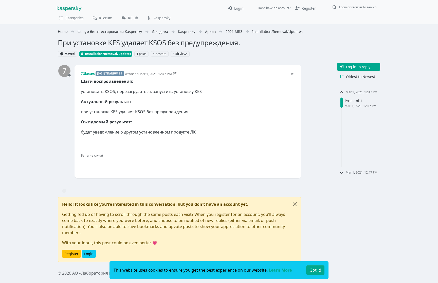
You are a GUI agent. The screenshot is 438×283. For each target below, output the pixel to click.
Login (89, 253)
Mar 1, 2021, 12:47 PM (155, 73)
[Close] (295, 204)
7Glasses (88, 73)
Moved (69, 54)
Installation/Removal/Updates (107, 54)
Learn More (280, 270)
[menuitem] (235, 8)
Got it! (315, 270)
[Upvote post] (272, 166)
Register (71, 253)
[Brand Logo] (69, 8)
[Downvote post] (290, 166)
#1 (293, 73)
